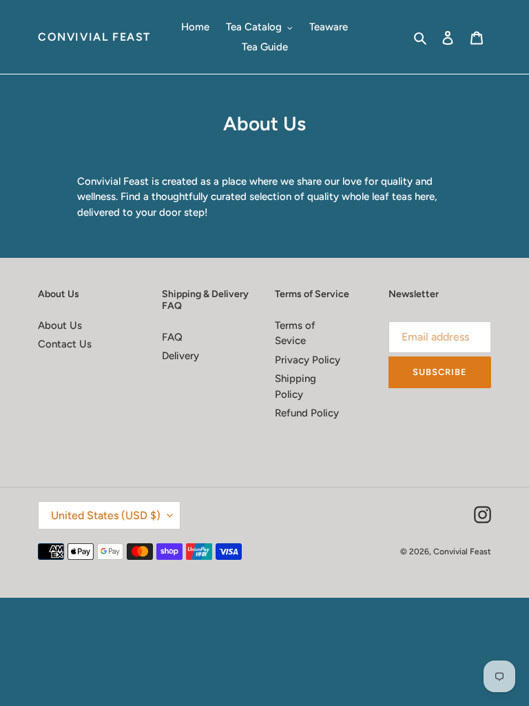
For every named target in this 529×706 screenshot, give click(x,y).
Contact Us (65, 344)
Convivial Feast (94, 36)
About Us (60, 325)
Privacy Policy (307, 360)
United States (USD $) (105, 515)
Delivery (180, 356)
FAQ (172, 337)
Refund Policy (307, 413)
